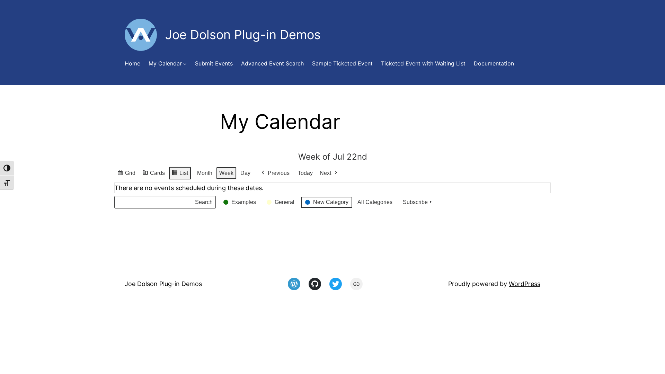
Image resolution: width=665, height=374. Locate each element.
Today (305, 173)
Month (204, 173)
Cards (153, 175)
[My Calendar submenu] (185, 63)
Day (245, 173)
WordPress (524, 283)
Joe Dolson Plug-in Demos (163, 283)
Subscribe (415, 202)
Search (204, 203)
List (179, 175)
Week (226, 173)
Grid (126, 175)
